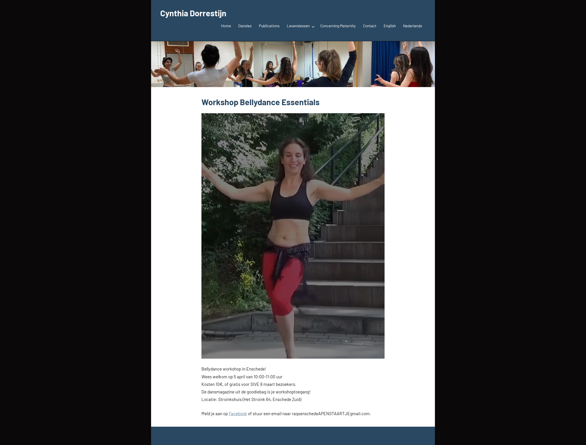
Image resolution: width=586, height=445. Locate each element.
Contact (369, 25)
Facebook (238, 413)
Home (226, 25)
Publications (269, 25)
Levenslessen (298, 25)
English (390, 25)
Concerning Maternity (338, 25)
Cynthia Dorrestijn (193, 13)
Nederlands (412, 25)
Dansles (245, 25)
